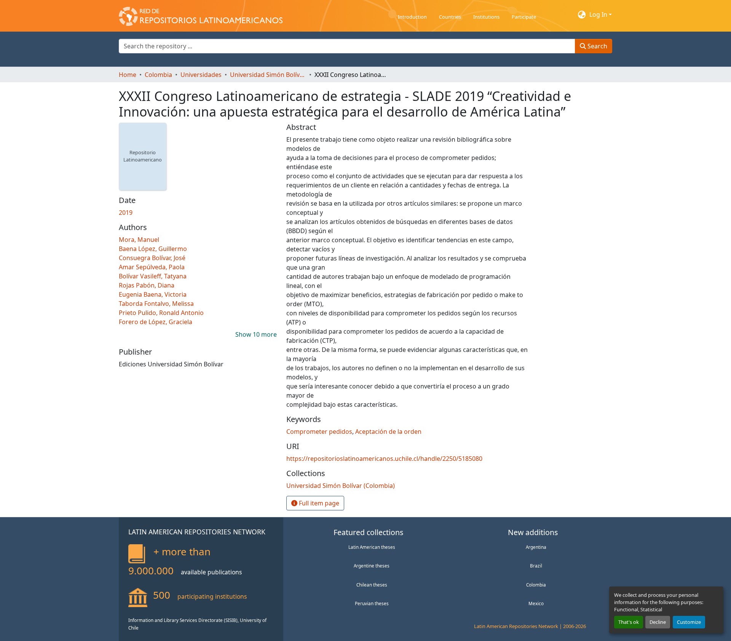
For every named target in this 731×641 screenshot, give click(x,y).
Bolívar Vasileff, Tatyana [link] (153, 276)
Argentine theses (371, 566)
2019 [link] (125, 212)
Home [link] (127, 74)
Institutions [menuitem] (486, 16)
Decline (658, 622)
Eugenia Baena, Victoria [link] (153, 294)
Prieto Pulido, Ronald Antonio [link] (161, 313)
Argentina (536, 547)
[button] (201, 14)
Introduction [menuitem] (412, 16)
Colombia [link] (158, 74)
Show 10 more (256, 334)
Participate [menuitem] (524, 16)
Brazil (536, 566)
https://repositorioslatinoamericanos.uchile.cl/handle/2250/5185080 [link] (384, 458)
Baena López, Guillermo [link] (153, 249)
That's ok (628, 622)
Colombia (536, 585)
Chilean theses (371, 585)
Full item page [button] (318, 503)
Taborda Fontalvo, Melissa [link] (156, 303)
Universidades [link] (201, 74)
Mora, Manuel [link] (139, 239)
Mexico (536, 603)
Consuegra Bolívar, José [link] (152, 258)
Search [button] (596, 46)
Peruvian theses (372, 603)
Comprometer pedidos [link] (319, 431)
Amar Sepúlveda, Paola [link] (152, 267)
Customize (689, 622)
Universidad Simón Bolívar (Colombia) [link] (268, 74)
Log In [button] (599, 14)
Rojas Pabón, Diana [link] (146, 285)
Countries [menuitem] (450, 16)
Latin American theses (371, 547)
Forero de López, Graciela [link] (155, 322)
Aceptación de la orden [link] (388, 431)
